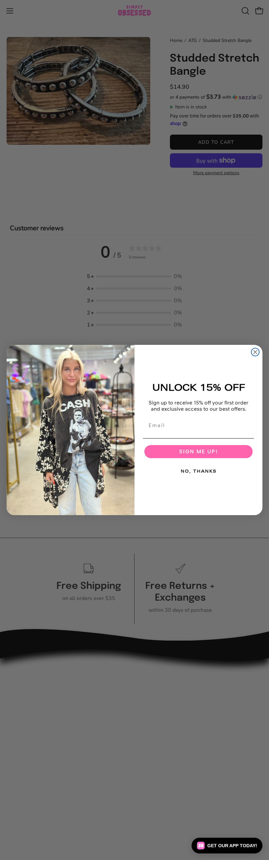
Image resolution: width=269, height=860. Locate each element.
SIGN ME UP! (198, 451)
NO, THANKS (199, 471)
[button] (227, 845)
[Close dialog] (255, 352)
